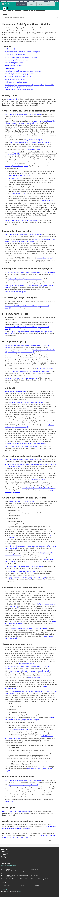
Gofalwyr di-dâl (10, 49)
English (56, 1)
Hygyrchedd (51, 1)
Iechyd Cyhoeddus (47, 200)
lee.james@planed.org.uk (33, 140)
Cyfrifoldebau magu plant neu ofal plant (18, 76)
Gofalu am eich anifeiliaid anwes (16, 82)
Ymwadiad (36, 885)
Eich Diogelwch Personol (27, 663)
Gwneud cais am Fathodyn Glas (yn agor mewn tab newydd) (25, 443)
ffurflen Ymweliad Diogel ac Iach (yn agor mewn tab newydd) (30, 719)
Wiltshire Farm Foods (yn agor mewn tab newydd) (25, 279)
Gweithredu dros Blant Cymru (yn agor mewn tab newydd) (28, 628)
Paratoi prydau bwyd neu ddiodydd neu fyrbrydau (21, 57)
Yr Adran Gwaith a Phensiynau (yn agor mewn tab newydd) (24, 566)
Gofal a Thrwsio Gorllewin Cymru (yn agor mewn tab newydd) (29, 142)
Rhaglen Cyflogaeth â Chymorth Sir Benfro (22, 501)
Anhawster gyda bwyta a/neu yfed (16, 60)
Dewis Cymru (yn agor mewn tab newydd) (16, 811)
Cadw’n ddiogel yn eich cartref (15, 79)
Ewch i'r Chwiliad (15, 1)
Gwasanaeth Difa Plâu (19, 193)
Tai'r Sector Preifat (14, 178)
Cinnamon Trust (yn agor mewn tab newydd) (23, 785)
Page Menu (4, 14)
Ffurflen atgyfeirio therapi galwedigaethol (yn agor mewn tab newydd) (28, 836)
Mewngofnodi (23, 1)
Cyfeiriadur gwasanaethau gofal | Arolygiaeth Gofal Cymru (31, 371)
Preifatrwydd (7, 885)
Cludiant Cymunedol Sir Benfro (15, 391)
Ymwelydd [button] (49, 4)
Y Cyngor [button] (31, 4)
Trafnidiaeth (9, 68)
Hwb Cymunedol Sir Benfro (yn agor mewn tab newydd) (23, 114)
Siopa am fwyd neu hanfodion (15, 54)
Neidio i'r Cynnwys (5, 1)
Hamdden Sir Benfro (38, 479)
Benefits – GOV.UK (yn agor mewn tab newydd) (21, 220)
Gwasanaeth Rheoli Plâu (20, 729)
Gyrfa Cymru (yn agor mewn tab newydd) (21, 571)
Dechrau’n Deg (13, 607)
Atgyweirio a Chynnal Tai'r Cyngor (19, 175)
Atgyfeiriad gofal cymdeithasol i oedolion (19, 89)
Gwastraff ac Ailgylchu (12, 154)
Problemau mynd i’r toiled (14, 63)
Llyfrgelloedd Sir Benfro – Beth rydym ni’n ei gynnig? (39, 488)
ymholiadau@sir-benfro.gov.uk (8, 865)
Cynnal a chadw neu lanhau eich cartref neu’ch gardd (22, 52)
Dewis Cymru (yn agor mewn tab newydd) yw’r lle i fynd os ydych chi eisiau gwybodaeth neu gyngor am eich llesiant (29, 86)
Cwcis (22, 885)
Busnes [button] (40, 4)
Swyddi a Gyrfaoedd (39, 1)
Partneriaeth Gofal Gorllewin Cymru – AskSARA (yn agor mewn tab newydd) (30, 272)
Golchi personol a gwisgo (13, 65)
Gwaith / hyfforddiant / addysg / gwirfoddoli (19, 74)
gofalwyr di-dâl (12, 99)
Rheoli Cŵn (9, 802)
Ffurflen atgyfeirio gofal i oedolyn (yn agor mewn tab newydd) (29, 827)
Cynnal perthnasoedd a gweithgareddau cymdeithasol (23, 71)
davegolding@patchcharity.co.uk (16, 292)
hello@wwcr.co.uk (34, 149)
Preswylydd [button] (21, 4)
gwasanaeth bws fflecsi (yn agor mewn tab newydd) (26, 402)
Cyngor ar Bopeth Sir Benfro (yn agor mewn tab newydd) (27, 578)
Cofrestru (31, 1)
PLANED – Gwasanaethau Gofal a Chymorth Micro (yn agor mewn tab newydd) (30, 122)
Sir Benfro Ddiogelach (12, 739)
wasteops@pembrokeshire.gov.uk (16, 166)
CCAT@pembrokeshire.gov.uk (46, 604)
